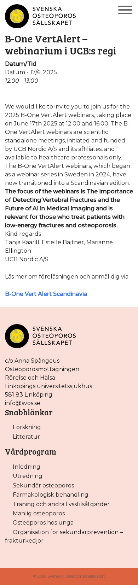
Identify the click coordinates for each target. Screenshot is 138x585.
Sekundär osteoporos (43, 485)
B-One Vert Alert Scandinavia (46, 294)
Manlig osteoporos (39, 513)
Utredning (27, 476)
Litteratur (26, 436)
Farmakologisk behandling (50, 494)
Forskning (27, 427)
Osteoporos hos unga (43, 522)
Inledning (26, 466)
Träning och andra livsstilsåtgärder (61, 504)
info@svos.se (22, 403)
